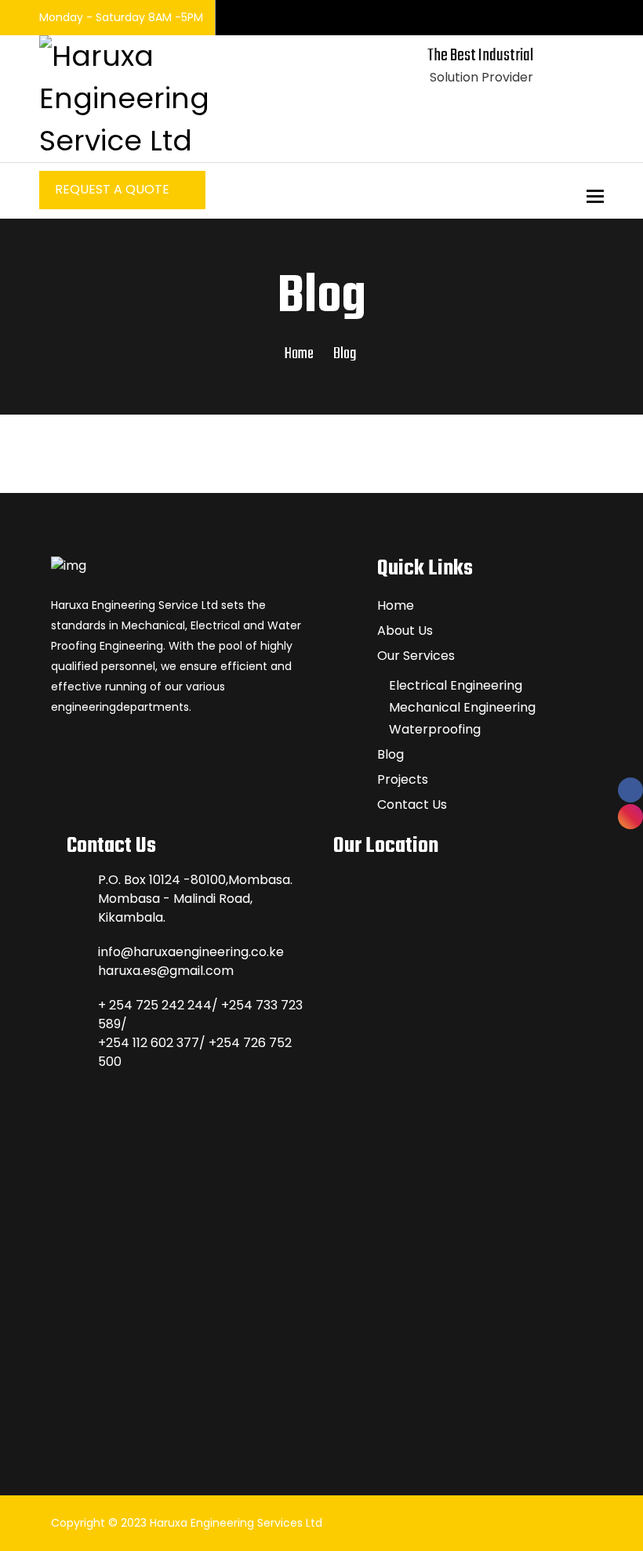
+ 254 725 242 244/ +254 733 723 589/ (200, 1014)
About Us (405, 630)
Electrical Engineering (455, 685)
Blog (390, 754)
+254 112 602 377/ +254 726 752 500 (195, 1052)
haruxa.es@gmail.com (166, 971)
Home (299, 354)
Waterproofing (435, 729)
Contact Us (412, 804)
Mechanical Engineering (462, 707)
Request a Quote (114, 189)
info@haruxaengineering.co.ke (191, 952)
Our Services (416, 656)
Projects (402, 779)
